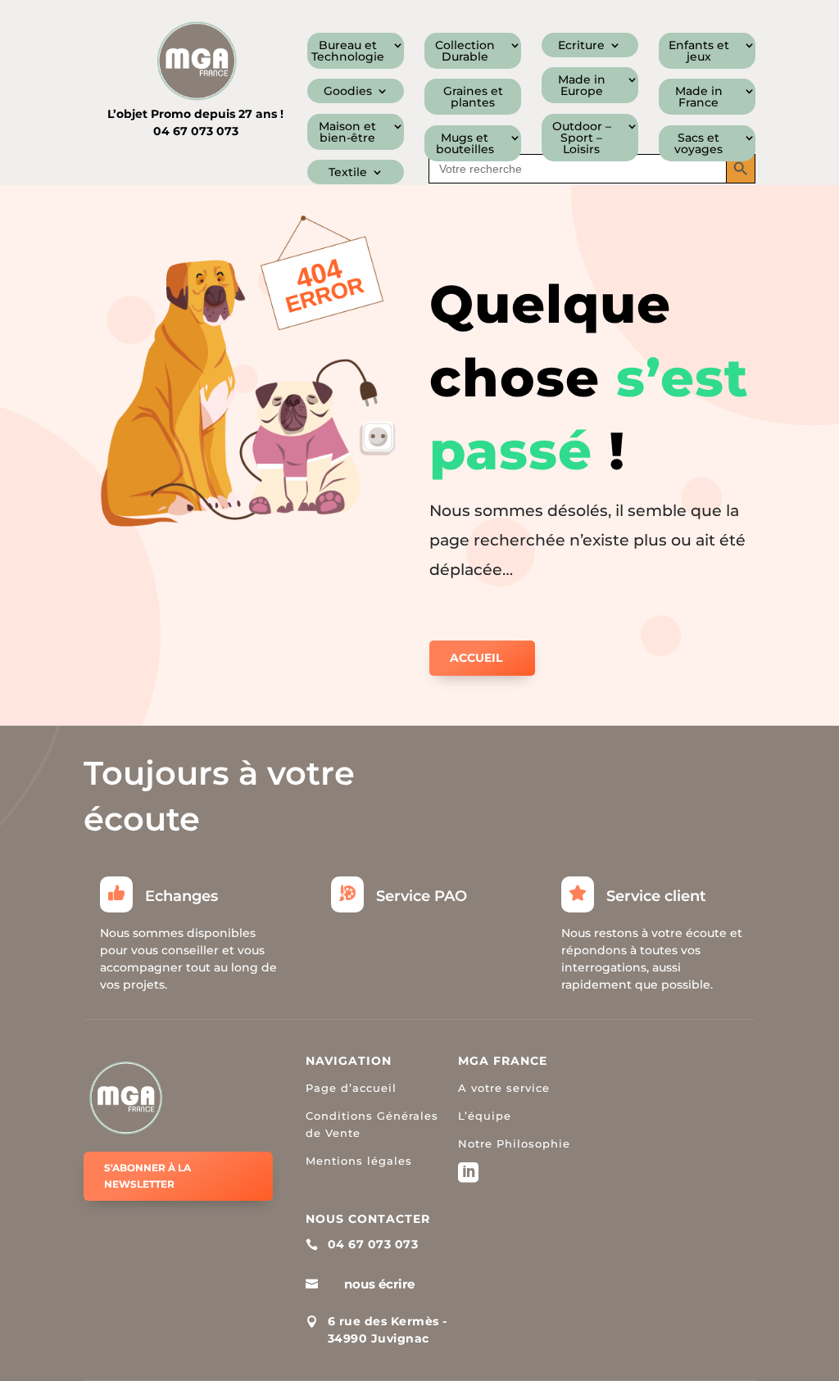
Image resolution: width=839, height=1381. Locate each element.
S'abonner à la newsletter (147, 1175)
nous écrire (379, 1284)
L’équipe (484, 1115)
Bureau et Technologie (347, 51)
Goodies (348, 91)
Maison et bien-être (347, 132)
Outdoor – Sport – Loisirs (581, 138)
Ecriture (581, 45)
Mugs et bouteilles (465, 144)
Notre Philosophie (514, 1143)
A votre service (504, 1087)
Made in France (699, 97)
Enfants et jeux (699, 51)
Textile (348, 172)
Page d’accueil (351, 1087)
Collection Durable (465, 51)
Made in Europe (581, 86)
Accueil (476, 657)
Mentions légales (359, 1160)
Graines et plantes (473, 97)
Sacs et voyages (698, 144)
